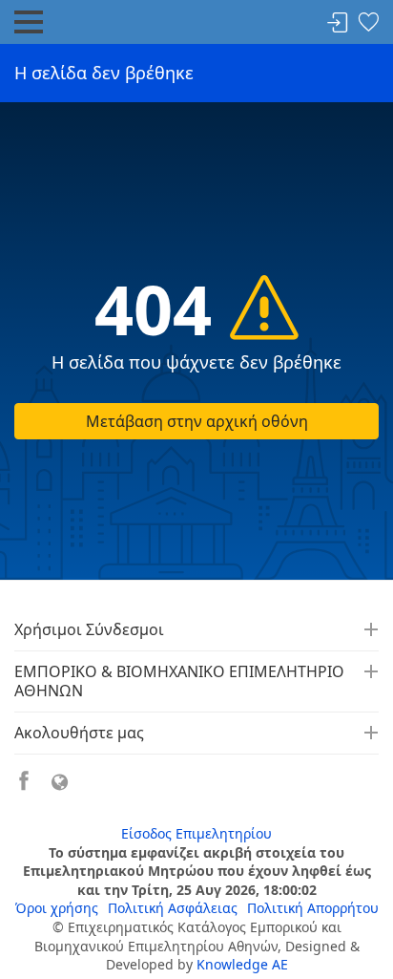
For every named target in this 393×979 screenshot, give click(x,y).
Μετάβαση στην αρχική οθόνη (197, 421)
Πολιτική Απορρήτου (313, 908)
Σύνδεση (337, 23)
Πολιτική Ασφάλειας (173, 908)
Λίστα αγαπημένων (368, 23)
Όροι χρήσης (56, 908)
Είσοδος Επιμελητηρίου (196, 833)
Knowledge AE (242, 964)
